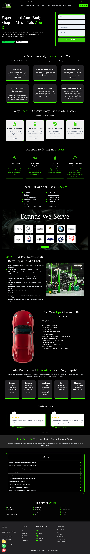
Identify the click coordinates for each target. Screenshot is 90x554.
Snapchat (41, 538)
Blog (49, 5)
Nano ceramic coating (30, 199)
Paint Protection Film (30, 197)
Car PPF (59, 532)
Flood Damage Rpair (62, 541)
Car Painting (51, 201)
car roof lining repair (53, 195)
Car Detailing (27, 192)
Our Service (25, 535)
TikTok (40, 533)
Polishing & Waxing (53, 197)
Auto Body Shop (61, 539)
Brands (44, 5)
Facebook (41, 531)
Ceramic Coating (61, 529)
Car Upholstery (28, 204)
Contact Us (54, 5)
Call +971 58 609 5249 (65, 5)
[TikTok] (87, 1)
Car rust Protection (53, 199)
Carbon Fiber (51, 192)
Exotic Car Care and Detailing (38, 550)
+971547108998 (7, 539)
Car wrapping (52, 206)
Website (40, 540)
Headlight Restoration (54, 204)
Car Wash (26, 195)
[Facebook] (81, 1)
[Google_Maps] (4, 550)
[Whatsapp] (4, 546)
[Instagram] (84, 1)
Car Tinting (27, 201)
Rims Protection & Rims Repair (32, 206)
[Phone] (4, 541)
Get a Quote (83, 5)
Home (22, 5)
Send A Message (71, 40)
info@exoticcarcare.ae (7, 536)
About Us (28, 5)
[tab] (42, 432)
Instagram (41, 536)
